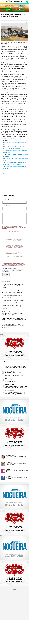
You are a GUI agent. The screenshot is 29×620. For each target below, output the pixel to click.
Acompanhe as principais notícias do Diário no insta (17, 471)
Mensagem (6, 212)
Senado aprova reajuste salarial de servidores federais (12, 296)
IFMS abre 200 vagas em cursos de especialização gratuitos (14, 380)
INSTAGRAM (9, 469)
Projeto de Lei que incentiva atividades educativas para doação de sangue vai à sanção (14, 319)
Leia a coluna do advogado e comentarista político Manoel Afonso (16, 464)
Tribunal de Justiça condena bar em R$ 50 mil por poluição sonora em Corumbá (16, 367)
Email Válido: (6, 206)
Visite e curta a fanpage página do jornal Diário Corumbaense (17, 478)
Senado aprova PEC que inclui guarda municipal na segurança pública (13, 301)
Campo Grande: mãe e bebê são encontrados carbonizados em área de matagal (13, 307)
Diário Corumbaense (14, 1)
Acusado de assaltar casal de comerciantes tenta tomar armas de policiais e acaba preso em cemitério (15, 374)
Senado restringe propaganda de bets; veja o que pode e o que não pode (13, 291)
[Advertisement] (14, 183)
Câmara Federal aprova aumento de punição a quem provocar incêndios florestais (12, 286)
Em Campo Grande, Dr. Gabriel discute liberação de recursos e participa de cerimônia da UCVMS (13, 313)
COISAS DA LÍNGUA (10, 455)
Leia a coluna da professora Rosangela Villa (16, 456)
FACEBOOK (8, 476)
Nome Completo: (8, 199)
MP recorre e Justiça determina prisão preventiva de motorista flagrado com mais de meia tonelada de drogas (15, 393)
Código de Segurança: (9, 268)
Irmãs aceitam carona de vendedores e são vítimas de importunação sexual (16, 386)
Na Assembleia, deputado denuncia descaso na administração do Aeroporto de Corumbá (13, 326)
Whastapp (27, 1)
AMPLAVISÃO (9, 462)
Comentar (6, 274)
